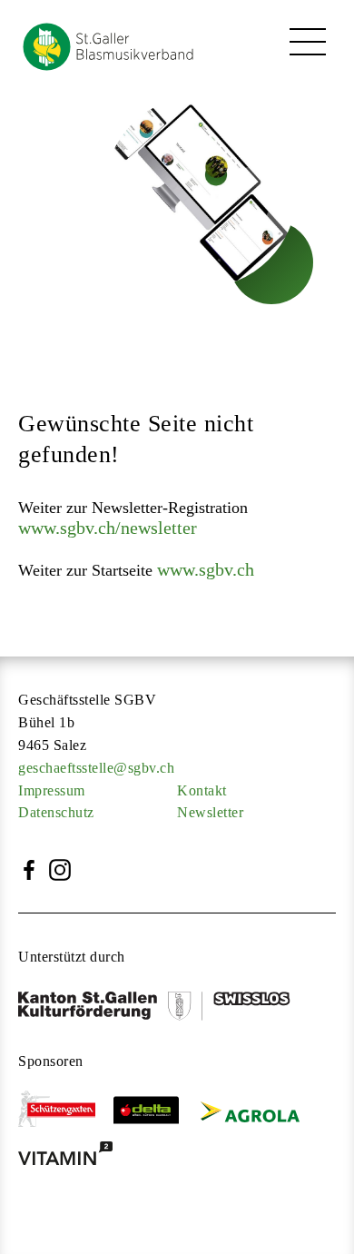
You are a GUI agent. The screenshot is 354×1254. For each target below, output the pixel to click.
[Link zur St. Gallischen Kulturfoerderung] (163, 1009)
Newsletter (210, 812)
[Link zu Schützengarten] (65, 1113)
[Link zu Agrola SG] (257, 1113)
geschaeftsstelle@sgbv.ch (96, 767)
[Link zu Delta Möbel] (155, 1113)
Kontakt (202, 790)
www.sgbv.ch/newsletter (107, 528)
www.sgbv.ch (205, 569)
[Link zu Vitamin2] (74, 1158)
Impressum (51, 790)
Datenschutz (56, 812)
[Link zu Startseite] (100, 71)
